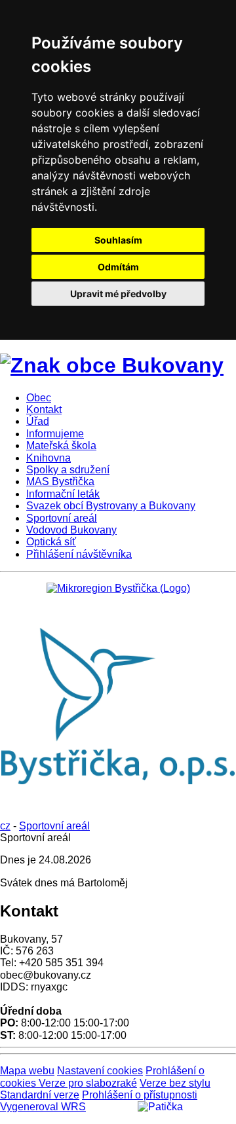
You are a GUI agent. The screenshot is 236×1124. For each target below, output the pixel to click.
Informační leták (63, 493)
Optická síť (51, 541)
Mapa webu (27, 1070)
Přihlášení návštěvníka (79, 554)
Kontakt (44, 409)
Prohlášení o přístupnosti (139, 1094)
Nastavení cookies (100, 1070)
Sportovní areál (61, 518)
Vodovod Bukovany (71, 529)
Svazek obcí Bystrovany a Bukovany (110, 505)
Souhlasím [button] (118, 239)
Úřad (37, 421)
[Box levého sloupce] (118, 588)
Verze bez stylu (175, 1083)
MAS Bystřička (60, 481)
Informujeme (55, 433)
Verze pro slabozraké (88, 1083)
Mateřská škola (61, 445)
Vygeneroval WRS (43, 1106)
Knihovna (48, 457)
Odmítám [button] (118, 266)
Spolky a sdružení (67, 469)
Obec (38, 397)
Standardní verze (39, 1094)
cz (5, 825)
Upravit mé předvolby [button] (118, 293)
